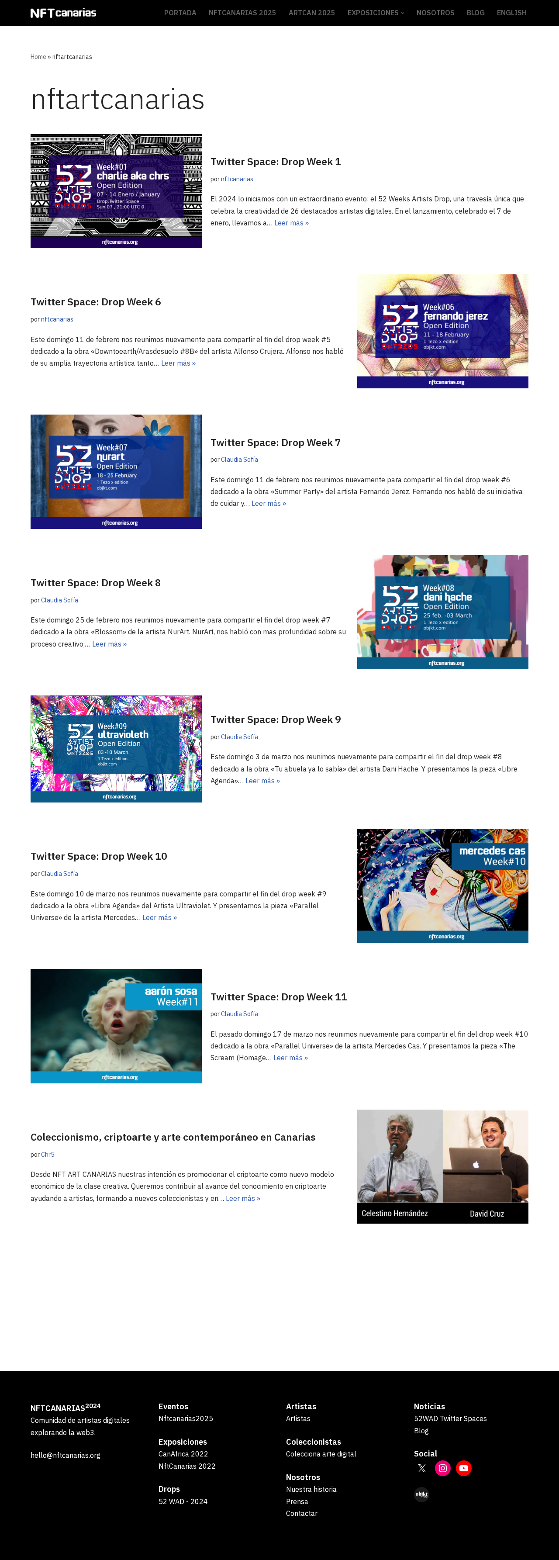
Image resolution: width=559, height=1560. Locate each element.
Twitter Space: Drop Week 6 (96, 301)
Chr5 (48, 1154)
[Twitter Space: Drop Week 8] (442, 612)
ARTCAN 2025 (312, 12)
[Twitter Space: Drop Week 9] (116, 748)
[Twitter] (422, 1468)
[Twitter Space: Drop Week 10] (442, 886)
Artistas (298, 1418)
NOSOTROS (436, 12)
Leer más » (291, 222)
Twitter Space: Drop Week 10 (99, 855)
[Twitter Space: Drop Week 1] (116, 191)
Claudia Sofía (239, 459)
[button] (402, 13)
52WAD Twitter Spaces (450, 1418)
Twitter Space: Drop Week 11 (278, 996)
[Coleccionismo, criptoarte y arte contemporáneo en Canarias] (442, 1167)
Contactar (301, 1513)
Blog (421, 1430)
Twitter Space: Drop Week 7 (275, 442)
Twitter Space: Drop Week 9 (275, 719)
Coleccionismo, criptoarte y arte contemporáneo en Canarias (173, 1136)
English (512, 12)
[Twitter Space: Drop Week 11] (116, 1026)
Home (38, 57)
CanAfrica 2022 (183, 1453)
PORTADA (180, 12)
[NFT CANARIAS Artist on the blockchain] (63, 13)
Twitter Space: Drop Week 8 (96, 582)
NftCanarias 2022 (187, 1466)
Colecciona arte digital (321, 1453)
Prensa (297, 1501)
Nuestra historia (311, 1489)
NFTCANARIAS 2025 (242, 12)
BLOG (476, 12)
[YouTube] (464, 1468)
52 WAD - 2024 (183, 1501)
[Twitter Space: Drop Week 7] (116, 472)
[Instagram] (443, 1468)
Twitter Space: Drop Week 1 (275, 161)
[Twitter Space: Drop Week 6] (442, 331)
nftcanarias (237, 179)
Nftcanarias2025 (186, 1418)
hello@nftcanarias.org (65, 1455)
